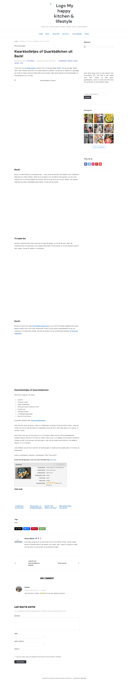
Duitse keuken (31, 68)
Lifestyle (65, 34)
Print (43, 528)
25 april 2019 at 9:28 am (31, 590)
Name (16, 634)
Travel (86, 34)
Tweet (19, 528)
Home (41, 34)
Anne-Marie (30, 61)
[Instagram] (40, 539)
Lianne (27, 587)
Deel (27, 528)
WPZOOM (83, 678)
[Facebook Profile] (36, 539)
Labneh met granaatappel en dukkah (34, 563)
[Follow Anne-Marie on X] (38, 539)
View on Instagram (98, 147)
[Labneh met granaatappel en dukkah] (22, 563)
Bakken (70, 61)
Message (17, 616)
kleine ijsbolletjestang (38, 420)
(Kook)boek (63, 61)
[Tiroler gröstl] (72, 563)
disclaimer (53, 459)
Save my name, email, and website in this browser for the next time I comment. (38, 657)
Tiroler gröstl (61, 563)
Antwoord (43, 590)
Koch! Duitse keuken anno (40, 326)
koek (15, 522)
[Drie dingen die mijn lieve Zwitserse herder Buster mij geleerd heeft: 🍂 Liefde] (98, 128)
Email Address (19, 641)
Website (17, 649)
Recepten (56, 34)
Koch (58, 68)
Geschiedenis (77, 34)
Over (47, 34)
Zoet (21, 63)
